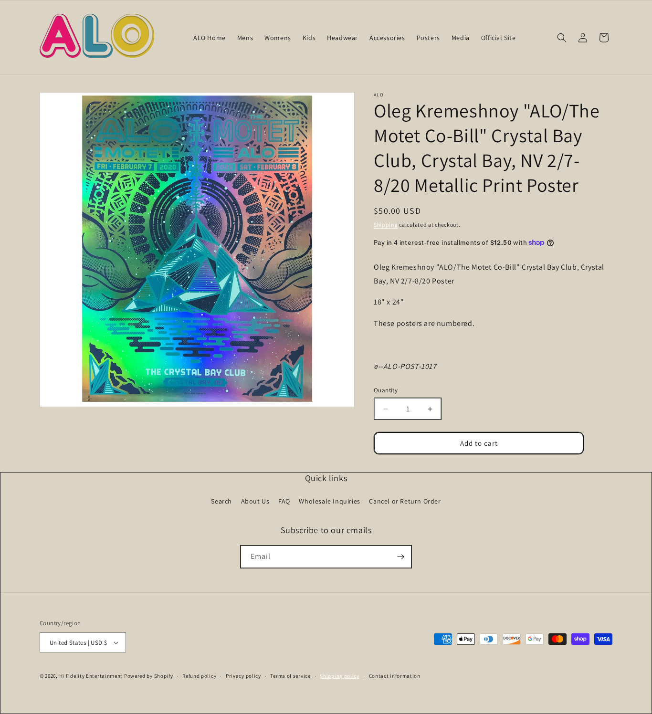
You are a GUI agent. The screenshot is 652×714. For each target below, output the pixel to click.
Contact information (395, 675)
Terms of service (290, 675)
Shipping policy (339, 675)
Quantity (386, 390)
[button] (561, 37)
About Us (255, 501)
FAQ (284, 501)
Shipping (386, 224)
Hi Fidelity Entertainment (91, 675)
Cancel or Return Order (405, 501)
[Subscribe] (400, 557)
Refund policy (199, 675)
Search (221, 501)
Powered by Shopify (148, 675)
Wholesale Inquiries (329, 501)
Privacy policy (243, 675)
